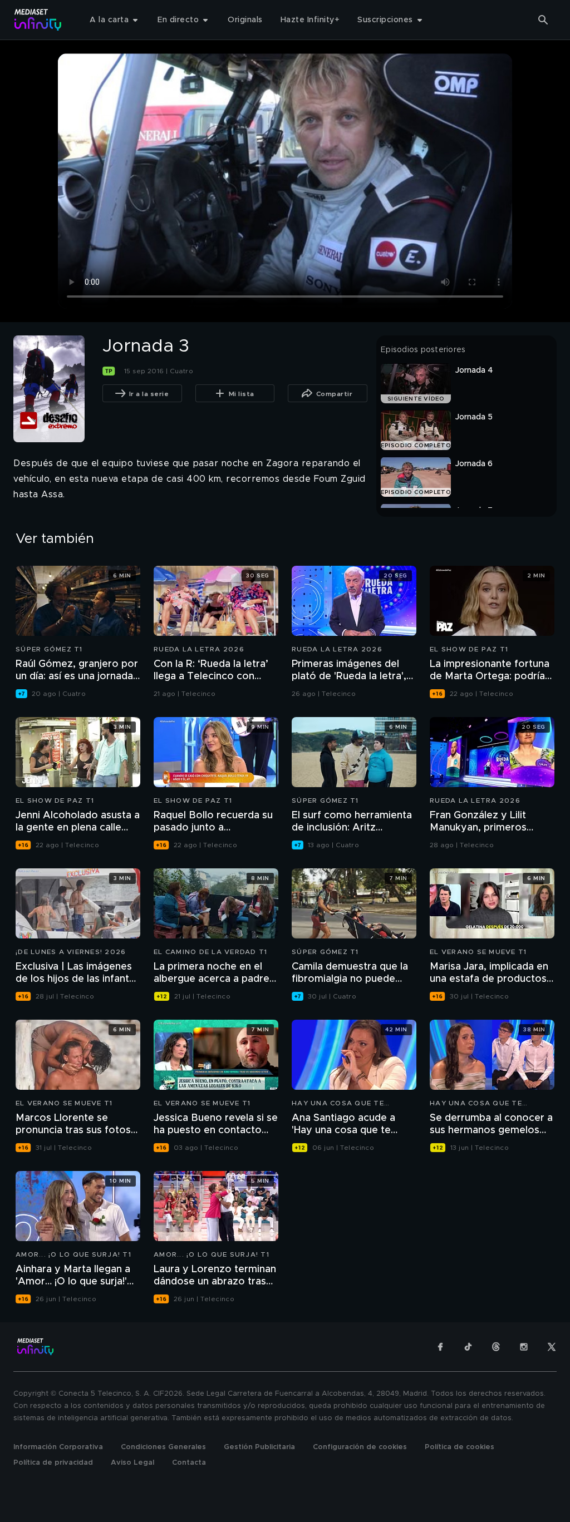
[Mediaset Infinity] (38, 19)
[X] (552, 1347)
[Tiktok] (468, 1347)
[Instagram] (524, 1347)
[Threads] (496, 1347)
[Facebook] (440, 1347)
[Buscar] (543, 20)
